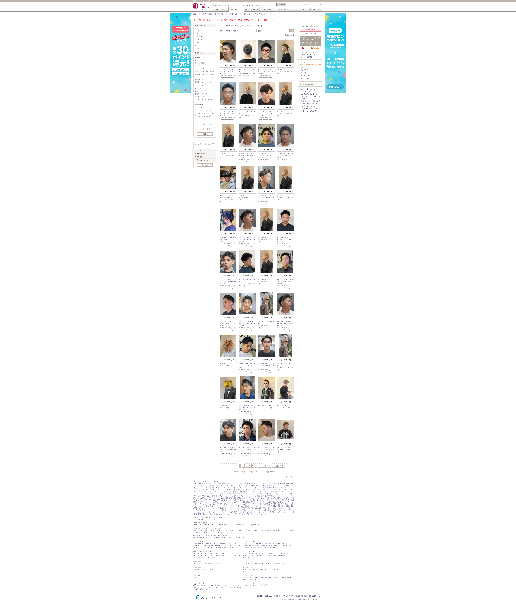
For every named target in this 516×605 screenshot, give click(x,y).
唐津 (212, 530)
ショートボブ (201, 553)
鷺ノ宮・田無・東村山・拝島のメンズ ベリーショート (243, 490)
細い (275, 569)
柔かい (263, 569)
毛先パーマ (218, 545)
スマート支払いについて (309, 89)
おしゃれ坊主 (208, 116)
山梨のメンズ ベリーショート (252, 504)
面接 (276, 577)
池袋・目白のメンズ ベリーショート (251, 484)
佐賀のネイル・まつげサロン (202, 537)
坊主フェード (199, 116)
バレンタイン (247, 577)
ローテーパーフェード (202, 97)
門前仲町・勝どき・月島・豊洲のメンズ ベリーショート (252, 514)
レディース (281, 4)
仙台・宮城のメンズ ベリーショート (274, 510)
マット (272, 543)
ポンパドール (247, 555)
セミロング (212, 585)
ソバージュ (197, 547)
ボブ (195, 553)
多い (253, 569)
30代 (206, 563)
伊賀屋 (232, 530)
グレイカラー (256, 585)
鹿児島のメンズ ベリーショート (229, 508)
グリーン (269, 547)
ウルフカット (219, 555)
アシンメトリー (202, 555)
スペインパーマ (200, 74)
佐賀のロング (255, 525)
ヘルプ (320, 4)
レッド (255, 547)
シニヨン (254, 555)
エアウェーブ (237, 545)
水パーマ (214, 543)
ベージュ (287, 545)
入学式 (261, 577)
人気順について (289, 35)
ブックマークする (230, 65)
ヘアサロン (220, 9)
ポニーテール (278, 553)
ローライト (285, 543)
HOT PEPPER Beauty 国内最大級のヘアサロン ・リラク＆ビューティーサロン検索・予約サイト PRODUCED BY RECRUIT (201, 6)
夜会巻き (260, 555)
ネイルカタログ (267, 9)
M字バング (263, 585)
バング (219, 557)
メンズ (291, 4)
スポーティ (258, 563)
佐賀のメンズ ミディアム (226, 525)
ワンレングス (233, 553)
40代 (209, 563)
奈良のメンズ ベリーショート (227, 484)
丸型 (195, 569)
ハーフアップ (260, 553)
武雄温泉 (240, 530)
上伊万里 (229, 532)
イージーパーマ (200, 69)
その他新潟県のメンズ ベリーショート (217, 488)
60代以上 (217, 563)
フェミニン (271, 563)
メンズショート (211, 587)
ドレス (248, 579)
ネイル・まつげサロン (252, 9)
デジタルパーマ (222, 543)
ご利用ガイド (316, 599)
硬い (266, 569)
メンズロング (206, 589)
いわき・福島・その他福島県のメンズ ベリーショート (270, 488)
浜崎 (213, 532)
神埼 (285, 530)
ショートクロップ (200, 91)
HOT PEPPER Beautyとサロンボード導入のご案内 (275, 596)
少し (289, 569)
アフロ (216, 547)
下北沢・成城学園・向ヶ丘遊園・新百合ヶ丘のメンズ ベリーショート (263, 508)
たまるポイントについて (309, 52)
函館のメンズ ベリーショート (222, 502)
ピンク (260, 547)
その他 (197, 48)
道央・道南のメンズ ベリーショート (204, 484)
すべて (197, 30)
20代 (202, 563)
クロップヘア (210, 72)
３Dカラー (272, 545)
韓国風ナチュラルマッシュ (203, 82)
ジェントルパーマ (200, 88)
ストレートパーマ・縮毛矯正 (202, 543)
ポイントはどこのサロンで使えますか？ (310, 97)
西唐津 (292, 530)
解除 (213, 144)
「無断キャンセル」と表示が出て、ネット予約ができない (310, 110)
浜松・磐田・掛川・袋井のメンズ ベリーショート (270, 494)
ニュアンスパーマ (200, 107)
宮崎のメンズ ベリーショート (271, 490)
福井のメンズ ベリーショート (214, 492)
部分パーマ (211, 545)
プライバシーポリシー (302, 599)
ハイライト (278, 543)
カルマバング (199, 100)
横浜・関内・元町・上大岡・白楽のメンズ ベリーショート (229, 486)
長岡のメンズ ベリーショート (230, 510)
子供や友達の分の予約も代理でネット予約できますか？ (310, 102)
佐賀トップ (247, 14)
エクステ (203, 547)
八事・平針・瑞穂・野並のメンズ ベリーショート (249, 502)
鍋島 (200, 530)
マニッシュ (251, 563)
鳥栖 (206, 530)
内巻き (275, 555)
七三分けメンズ (209, 100)
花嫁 (244, 579)
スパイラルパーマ (232, 543)
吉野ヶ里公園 (265, 530)
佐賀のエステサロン (242, 537)
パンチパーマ (199, 119)
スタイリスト (305, 70)
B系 (283, 563)
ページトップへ (288, 477)
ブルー (264, 547)
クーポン (304, 73)
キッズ (196, 563)
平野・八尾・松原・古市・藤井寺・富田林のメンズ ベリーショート (225, 500)
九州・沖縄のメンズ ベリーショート (204, 519)
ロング (197, 45)
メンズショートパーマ (202, 66)
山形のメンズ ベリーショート (241, 488)
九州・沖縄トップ (235, 14)
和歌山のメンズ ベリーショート (279, 512)
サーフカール (199, 113)
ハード (287, 563)
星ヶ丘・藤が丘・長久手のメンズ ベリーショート (237, 494)
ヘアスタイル (236, 9)
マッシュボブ (209, 553)
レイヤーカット (228, 555)
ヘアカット (211, 555)
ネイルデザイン (306, 78)
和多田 (255, 530)
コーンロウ (209, 547)
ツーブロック (210, 110)
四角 (210, 569)
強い (244, 571)
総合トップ (197, 14)
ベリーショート (225, 585)
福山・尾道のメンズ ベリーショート (217, 506)
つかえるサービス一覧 (308, 55)
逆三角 (202, 569)
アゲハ (265, 555)
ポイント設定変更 (306, 57)
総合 (195, 585)
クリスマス (255, 577)
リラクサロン (283, 9)
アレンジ (253, 553)
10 (269, 466)
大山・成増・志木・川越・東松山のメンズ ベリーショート (239, 498)
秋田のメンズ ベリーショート (210, 494)
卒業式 (265, 577)
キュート (264, 563)
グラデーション (263, 545)
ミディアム (198, 39)
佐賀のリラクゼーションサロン (223, 537)
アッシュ (267, 543)
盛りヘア (270, 555)
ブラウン (281, 545)
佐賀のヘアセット (242, 525)
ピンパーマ (204, 545)
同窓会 (284, 577)
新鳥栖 (248, 530)
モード (245, 563)
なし (286, 569)
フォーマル (254, 579)
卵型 (198, 569)
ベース (206, 569)
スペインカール (209, 113)
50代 (212, 563)
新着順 (235, 31)
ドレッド (220, 547)
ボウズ (197, 42)
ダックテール (287, 553)
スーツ (280, 577)
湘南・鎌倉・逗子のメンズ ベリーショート (262, 500)
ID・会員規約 (282, 599)
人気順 (228, 31)
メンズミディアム (235, 587)
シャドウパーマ (200, 110)
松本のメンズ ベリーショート (218, 512)
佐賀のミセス (198, 525)
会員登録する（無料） (310, 33)
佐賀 (195, 530)
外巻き (280, 555)
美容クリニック (314, 9)
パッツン (213, 557)
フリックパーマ (200, 72)
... (273, 466)
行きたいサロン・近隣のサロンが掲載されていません (310, 93)
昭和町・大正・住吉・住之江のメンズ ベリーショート (247, 506)
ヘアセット (246, 553)
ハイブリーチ (247, 585)
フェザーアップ (200, 63)
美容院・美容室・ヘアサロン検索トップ (215, 14)
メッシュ (261, 543)
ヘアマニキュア (248, 543)
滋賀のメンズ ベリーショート (241, 496)
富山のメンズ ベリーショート (251, 510)
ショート (197, 33)
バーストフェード (200, 85)
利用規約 (291, 599)
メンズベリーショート (223, 587)
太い (278, 569)
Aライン (225, 553)
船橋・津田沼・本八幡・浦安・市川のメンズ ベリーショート (248, 512)
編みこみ (226, 547)
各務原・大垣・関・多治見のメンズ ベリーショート (266, 486)
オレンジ (250, 547)
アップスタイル (269, 553)
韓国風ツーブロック (201, 94)
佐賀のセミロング (210, 525)
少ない (250, 569)
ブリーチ (255, 543)
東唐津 (198, 532)
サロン (303, 67)
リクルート (271, 577)
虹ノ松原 (220, 532)
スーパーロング (218, 553)
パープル (275, 547)
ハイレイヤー (201, 557)
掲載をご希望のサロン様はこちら (308, 596)
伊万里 (225, 530)
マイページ (311, 4)
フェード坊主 (210, 74)
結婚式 (289, 577)
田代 (218, 530)
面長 (213, 569)
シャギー (207, 557)
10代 (199, 563)
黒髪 (276, 545)
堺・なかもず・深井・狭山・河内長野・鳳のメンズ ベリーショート (219, 504)
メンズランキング (200, 587)
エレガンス (278, 563)
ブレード (232, 547)
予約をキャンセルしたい (309, 106)
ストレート (248, 557)
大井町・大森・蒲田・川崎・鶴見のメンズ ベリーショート (243, 492)
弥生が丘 (206, 532)
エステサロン (299, 9)
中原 (279, 530)
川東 (273, 530)
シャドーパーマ (200, 60)
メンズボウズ (198, 589)
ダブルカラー (254, 545)
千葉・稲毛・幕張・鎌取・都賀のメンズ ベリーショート (270, 496)
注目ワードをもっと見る (205, 124)
